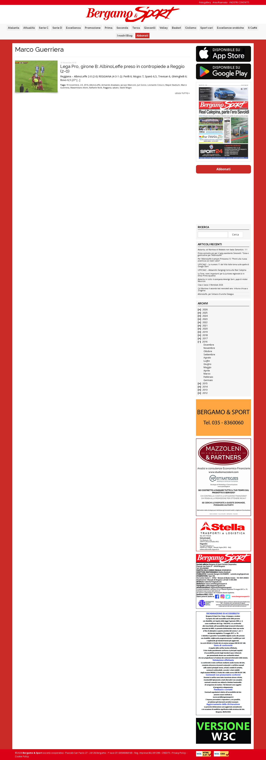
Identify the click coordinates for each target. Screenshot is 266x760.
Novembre (209, 348)
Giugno (207, 364)
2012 (205, 393)
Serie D (57, 27)
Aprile (207, 370)
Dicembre (209, 344)
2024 (205, 315)
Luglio (207, 360)
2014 (205, 386)
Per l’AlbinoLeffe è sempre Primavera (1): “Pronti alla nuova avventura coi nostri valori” (222, 260)
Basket (176, 27)
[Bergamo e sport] (223, 417)
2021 (205, 325)
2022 (205, 322)
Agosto (207, 357)
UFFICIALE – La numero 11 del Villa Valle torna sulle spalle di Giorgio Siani (223, 266)
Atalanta (13, 27)
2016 (86, 85)
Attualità (29, 27)
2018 (205, 335)
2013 (205, 389)
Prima (108, 27)
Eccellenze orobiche (230, 27)
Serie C (43, 27)
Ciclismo (190, 27)
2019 (205, 331)
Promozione (93, 27)
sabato (116, 87)
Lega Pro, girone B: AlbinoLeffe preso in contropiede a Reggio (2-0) (122, 69)
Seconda (122, 27)
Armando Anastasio (111, 85)
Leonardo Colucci (155, 85)
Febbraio (208, 376)
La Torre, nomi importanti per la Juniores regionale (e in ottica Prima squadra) (221, 275)
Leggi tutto (182, 93)
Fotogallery (205, 2)
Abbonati (142, 35)
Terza (136, 27)
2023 (205, 319)
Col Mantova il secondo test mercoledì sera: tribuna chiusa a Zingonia (223, 290)
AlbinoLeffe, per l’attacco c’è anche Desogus (216, 294)
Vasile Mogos (126, 87)
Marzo (207, 373)
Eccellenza (73, 27)
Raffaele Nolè (95, 87)
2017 (205, 338)
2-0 (81, 85)
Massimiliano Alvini (79, 87)
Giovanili (149, 27)
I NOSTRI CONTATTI (239, 2)
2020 (205, 328)
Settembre (209, 354)
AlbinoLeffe (94, 85)
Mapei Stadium (172, 85)
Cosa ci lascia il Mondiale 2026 (210, 285)
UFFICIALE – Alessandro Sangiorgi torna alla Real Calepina (222, 270)
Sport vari (206, 27)
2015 (205, 383)
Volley (164, 27)
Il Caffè (252, 27)
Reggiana (107, 87)
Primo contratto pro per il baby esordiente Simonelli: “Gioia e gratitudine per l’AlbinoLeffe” (223, 254)
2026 (205, 309)
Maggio (207, 367)
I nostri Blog (124, 35)
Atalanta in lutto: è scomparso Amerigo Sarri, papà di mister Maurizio (223, 280)
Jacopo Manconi (128, 85)
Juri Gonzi (141, 85)
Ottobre (208, 351)
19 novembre (72, 85)
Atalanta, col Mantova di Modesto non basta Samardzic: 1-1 (222, 250)
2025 (205, 312)
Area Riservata (220, 2)
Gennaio (208, 380)
